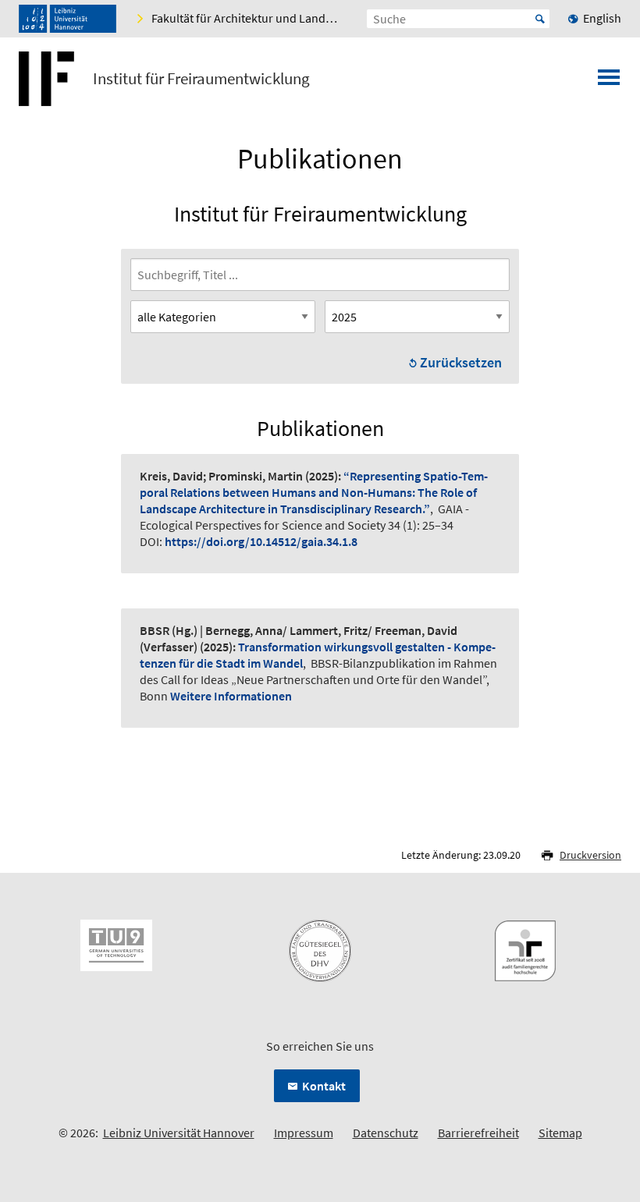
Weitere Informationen (231, 696)
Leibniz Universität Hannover (178, 1132)
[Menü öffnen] (608, 82)
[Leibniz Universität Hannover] (67, 19)
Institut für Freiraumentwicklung (201, 78)
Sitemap (560, 1132)
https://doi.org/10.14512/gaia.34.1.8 (261, 541)
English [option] (602, 18)
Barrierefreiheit (478, 1132)
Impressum (303, 1132)
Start (540, 18)
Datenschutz (385, 1132)
